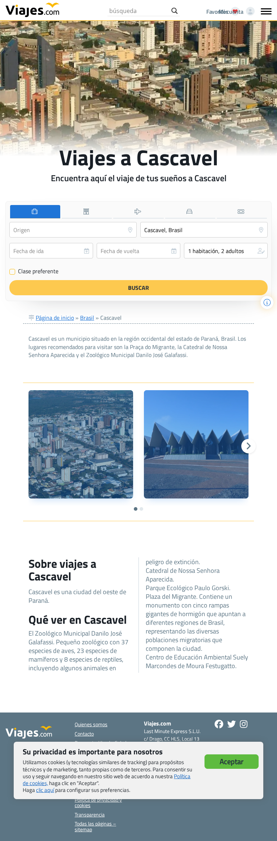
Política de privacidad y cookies (98, 802)
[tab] (35, 211)
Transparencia (90, 814)
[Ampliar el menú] (266, 11)
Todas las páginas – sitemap (95, 826)
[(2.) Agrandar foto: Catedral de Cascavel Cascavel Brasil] (196, 444)
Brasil (87, 317)
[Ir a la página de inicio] (32, 9)
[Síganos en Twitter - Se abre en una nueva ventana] (231, 724)
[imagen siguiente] (248, 446)
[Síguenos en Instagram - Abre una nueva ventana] (244, 724)
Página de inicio (55, 317)
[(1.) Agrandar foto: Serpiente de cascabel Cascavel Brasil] (80, 444)
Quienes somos (91, 724)
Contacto (84, 733)
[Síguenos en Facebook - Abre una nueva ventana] (219, 724)
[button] (226, 250)
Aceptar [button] (231, 761)
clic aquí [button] (45, 790)
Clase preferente (34, 271)
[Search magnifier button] (175, 11)
